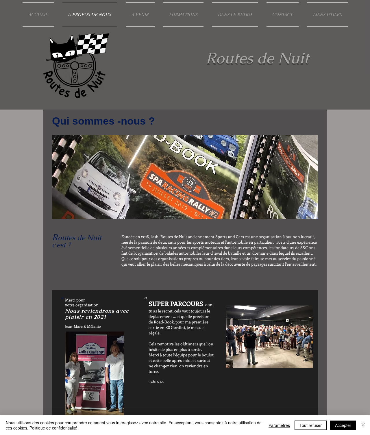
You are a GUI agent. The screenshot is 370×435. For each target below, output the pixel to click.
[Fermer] (363, 425)
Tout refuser (310, 425)
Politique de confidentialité (53, 428)
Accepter (343, 425)
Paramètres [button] (279, 425)
